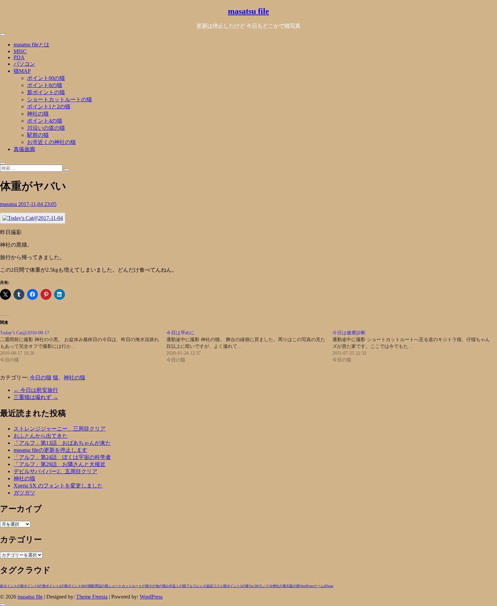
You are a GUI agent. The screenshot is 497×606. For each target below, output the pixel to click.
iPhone (328, 586)
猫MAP (22, 71)
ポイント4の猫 (44, 121)
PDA (19, 57)
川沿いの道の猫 (46, 128)
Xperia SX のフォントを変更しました (58, 485)
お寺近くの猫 (176, 586)
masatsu (9, 204)
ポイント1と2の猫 (48, 106)
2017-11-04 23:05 (37, 204)
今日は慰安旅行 (36, 390)
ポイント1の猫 (238, 586)
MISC (20, 51)
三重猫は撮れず (36, 397)
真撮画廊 (24, 149)
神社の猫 (38, 114)
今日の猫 (40, 377)
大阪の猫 (293, 586)
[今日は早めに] (249, 346)
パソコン (24, 64)
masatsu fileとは (31, 44)
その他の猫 (157, 586)
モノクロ (266, 586)
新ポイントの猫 (46, 92)
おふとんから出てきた (41, 436)
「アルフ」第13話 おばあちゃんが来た (62, 443)
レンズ (201, 586)
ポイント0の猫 (44, 85)
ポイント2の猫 (57, 586)
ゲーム (319, 586)
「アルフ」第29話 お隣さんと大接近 (59, 464)
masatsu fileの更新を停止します (50, 450)
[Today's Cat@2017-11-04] (32, 218)
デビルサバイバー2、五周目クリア (55, 471)
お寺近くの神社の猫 (51, 142)
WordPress (307, 586)
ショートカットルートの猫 (59, 99)
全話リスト (214, 586)
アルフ (191, 586)
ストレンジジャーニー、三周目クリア (59, 429)
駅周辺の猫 (99, 586)
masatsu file (248, 11)
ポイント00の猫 (46, 78)
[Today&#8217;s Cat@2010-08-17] (83, 346)
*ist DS (254, 586)
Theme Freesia (92, 597)
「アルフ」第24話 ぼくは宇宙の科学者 (62, 457)
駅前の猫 (38, 135)
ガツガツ (24, 493)
